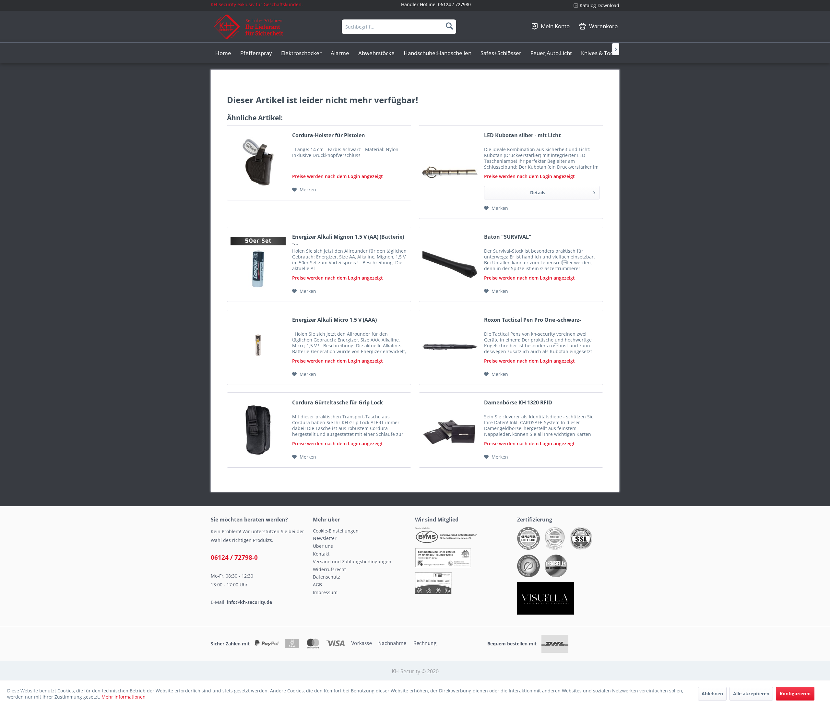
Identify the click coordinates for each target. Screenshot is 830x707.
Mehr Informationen (123, 697)
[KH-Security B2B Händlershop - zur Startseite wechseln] (249, 27)
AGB (317, 584)
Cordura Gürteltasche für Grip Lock (337, 402)
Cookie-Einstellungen (336, 531)
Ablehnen (712, 693)
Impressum (325, 592)
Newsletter (325, 538)
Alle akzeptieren (751, 693)
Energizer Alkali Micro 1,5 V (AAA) (334, 320)
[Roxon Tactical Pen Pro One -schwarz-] (450, 347)
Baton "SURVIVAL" (507, 237)
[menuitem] (594, 5)
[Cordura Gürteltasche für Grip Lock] (258, 430)
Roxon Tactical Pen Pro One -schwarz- (532, 320)
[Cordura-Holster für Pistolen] (258, 163)
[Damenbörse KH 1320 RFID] (450, 430)
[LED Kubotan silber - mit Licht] (450, 172)
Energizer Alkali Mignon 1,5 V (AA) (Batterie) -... (348, 240)
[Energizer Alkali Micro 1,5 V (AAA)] (258, 347)
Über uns (323, 546)
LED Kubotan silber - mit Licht (522, 135)
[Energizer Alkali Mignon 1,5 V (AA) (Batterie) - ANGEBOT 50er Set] (258, 264)
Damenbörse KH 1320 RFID (518, 402)
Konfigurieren (795, 693)
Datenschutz (326, 577)
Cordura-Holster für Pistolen (328, 135)
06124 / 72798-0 (234, 557)
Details (537, 192)
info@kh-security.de (249, 602)
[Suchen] (449, 25)
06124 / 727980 (454, 4)
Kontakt (321, 554)
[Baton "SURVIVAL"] (450, 264)
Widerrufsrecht (329, 569)
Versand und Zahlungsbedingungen (352, 561)
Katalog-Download (599, 5)
